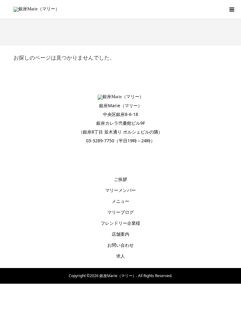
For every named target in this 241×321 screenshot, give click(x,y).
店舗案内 (120, 234)
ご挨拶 (120, 179)
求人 (120, 256)
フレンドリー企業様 (120, 223)
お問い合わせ (120, 245)
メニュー (120, 201)
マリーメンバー (120, 190)
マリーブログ (120, 212)
